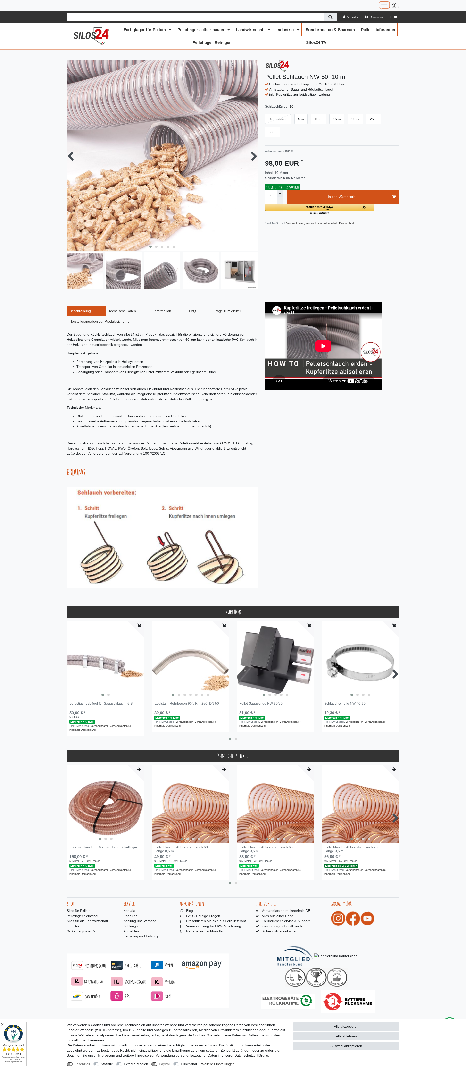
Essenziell (82, 1064)
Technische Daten (122, 311)
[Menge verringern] (280, 200)
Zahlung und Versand (139, 921)
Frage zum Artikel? (228, 311)
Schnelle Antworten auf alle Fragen (337, 5)
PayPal (164, 1064)
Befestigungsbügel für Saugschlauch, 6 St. (101, 703)
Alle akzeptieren (346, 1026)
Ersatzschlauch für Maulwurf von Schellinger (103, 847)
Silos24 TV (316, 42)
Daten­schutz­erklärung (251, 1055)
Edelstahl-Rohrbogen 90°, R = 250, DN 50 (186, 703)
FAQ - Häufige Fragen (203, 916)
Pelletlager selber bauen (201, 29)
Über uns (130, 916)
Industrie (285, 29)
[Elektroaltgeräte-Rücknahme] (288, 1001)
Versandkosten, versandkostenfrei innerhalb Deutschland (320, 223)
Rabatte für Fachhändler (205, 931)
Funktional (189, 1064)
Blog (189, 911)
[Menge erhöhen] (280, 193)
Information (162, 311)
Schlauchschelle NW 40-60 (345, 703)
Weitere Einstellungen (218, 1064)
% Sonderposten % (81, 931)
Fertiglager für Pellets (145, 29)
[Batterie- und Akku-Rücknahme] (348, 1001)
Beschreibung (80, 311)
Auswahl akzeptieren (346, 1046)
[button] (319, 209)
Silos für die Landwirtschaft (87, 921)
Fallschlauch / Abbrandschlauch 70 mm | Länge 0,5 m (355, 849)
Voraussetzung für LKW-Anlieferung (213, 926)
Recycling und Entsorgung (143, 936)
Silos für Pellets (78, 911)
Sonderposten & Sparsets (330, 29)
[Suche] (330, 17)
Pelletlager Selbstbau (83, 916)
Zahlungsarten (134, 926)
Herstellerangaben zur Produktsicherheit (100, 321)
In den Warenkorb (341, 197)
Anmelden (131, 931)
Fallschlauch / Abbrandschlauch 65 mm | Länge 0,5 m (270, 849)
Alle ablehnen (346, 1036)
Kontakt (129, 911)
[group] (105, 660)
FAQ (192, 311)
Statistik (107, 1064)
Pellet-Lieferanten (378, 29)
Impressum (106, 1055)
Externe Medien (136, 1064)
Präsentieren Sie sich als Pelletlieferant (216, 921)
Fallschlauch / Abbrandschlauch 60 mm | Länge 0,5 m (185, 849)
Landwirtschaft (251, 29)
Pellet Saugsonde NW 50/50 (261, 703)
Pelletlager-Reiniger (211, 42)
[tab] (86, 311)
